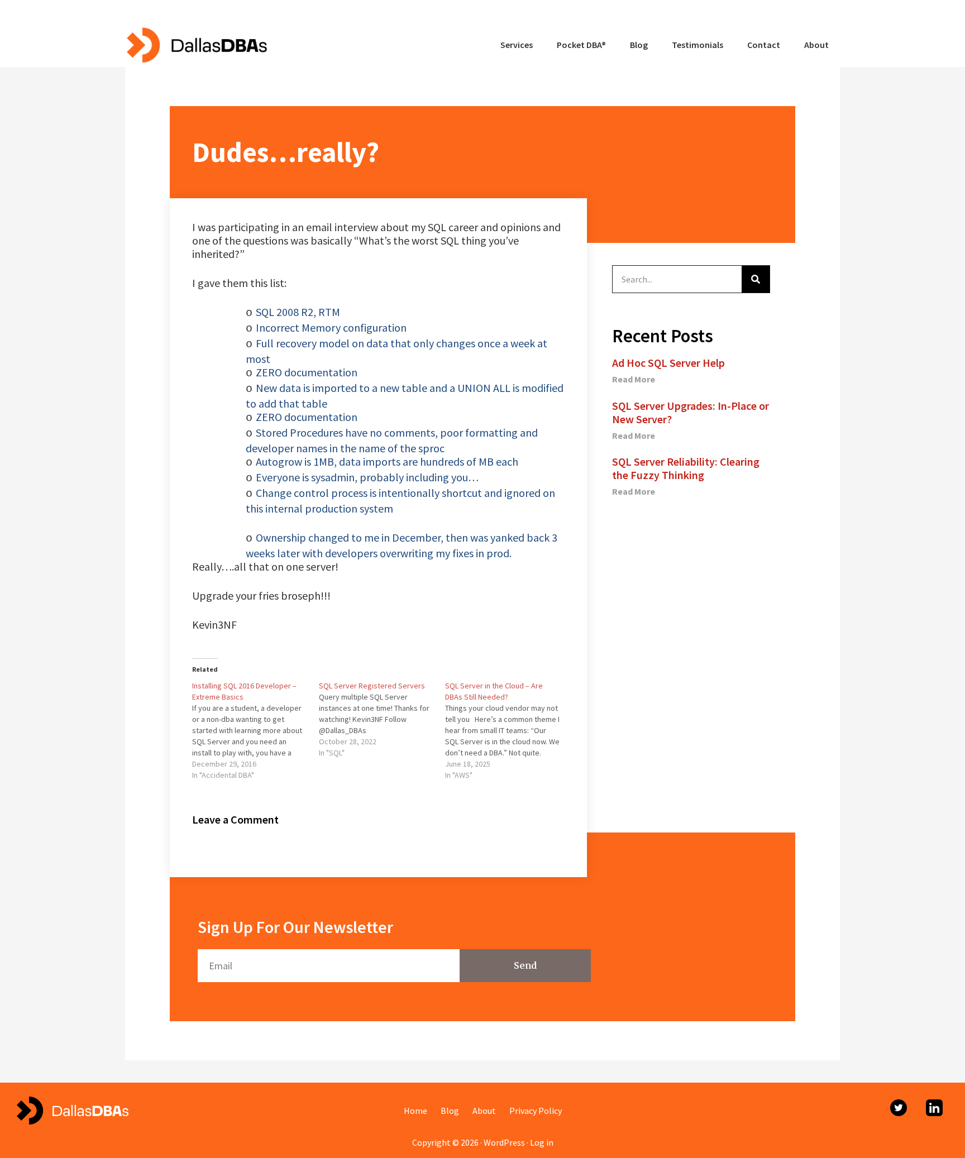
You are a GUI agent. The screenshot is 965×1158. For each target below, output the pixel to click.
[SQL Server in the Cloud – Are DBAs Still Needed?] (508, 730)
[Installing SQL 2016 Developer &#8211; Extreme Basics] (255, 730)
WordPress (504, 1142)
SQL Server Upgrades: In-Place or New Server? (690, 412)
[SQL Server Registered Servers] (382, 719)
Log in (541, 1142)
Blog (450, 1110)
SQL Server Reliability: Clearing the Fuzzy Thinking (685, 468)
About (484, 1110)
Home (415, 1110)
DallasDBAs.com (196, 44)
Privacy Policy (535, 1110)
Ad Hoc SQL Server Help (668, 363)
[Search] (756, 279)
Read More (633, 379)
